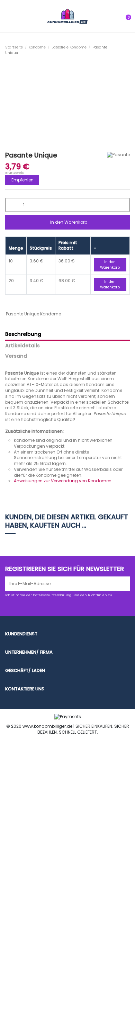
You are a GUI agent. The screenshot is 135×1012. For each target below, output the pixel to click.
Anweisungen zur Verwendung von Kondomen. (63, 481)
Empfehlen (22, 180)
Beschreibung (23, 334)
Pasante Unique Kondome (33, 314)
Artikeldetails (22, 346)
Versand (16, 356)
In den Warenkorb (68, 222)
